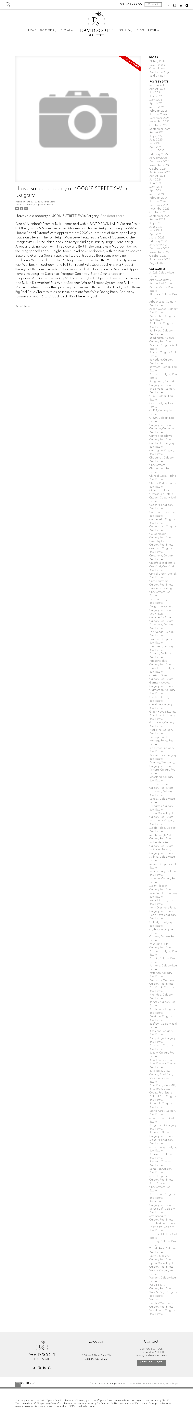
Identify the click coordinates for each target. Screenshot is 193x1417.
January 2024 (158, 201)
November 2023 (159, 209)
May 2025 (155, 143)
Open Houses (157, 68)
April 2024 (155, 190)
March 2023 (156, 237)
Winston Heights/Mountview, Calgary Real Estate (161, 1303)
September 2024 (159, 172)
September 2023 (159, 216)
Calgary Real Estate (161, 425)
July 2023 (155, 223)
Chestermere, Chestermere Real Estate (160, 469)
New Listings (157, 65)
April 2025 (155, 147)
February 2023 (158, 241)
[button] (168, 5)
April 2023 (155, 234)
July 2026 (155, 92)
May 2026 (155, 100)
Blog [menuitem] (140, 30)
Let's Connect (151, 1362)
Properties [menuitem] (47, 30)
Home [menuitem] (32, 30)
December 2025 (159, 118)
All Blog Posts (157, 61)
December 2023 (159, 205)
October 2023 (157, 212)
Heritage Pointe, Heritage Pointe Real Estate (161, 741)
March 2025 (156, 150)
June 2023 (155, 227)
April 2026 (155, 103)
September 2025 (159, 129)
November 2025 (159, 121)
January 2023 (158, 245)
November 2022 (159, 252)
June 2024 (155, 183)
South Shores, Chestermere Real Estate (160, 1187)
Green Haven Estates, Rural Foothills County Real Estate (162, 715)
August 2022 (157, 263)
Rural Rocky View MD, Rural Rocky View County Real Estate (162, 1089)
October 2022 (157, 256)
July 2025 (155, 136)
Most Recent (156, 85)
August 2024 (157, 176)
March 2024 (156, 194)
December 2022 (159, 248)
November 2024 (159, 165)
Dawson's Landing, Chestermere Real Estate (161, 592)
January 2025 (158, 158)
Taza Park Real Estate (162, 1223)
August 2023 (157, 219)
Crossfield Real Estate (162, 563)
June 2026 (155, 96)
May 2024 (155, 187)
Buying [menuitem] (65, 30)
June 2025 (156, 140)
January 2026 (158, 114)
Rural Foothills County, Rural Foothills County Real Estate (162, 1064)
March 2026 (156, 107)
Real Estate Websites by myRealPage (160, 1384)
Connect (153, 4)
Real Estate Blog (159, 72)
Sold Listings (157, 76)
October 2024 (157, 169)
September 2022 (159, 259)
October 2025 (158, 125)
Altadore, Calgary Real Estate (39, 205)
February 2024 (158, 198)
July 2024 (155, 179)
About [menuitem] (152, 30)
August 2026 (157, 89)
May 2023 (155, 230)
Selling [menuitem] (124, 30)
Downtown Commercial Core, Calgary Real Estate (161, 617)
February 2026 (158, 111)
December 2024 (159, 161)
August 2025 (157, 132)
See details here (112, 216)
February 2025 (158, 154)
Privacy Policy (134, 1384)
